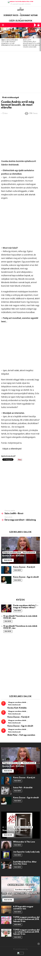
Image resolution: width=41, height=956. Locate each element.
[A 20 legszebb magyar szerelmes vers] (6, 909)
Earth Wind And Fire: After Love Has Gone (24, 863)
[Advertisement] (20, 72)
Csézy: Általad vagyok (20, 21)
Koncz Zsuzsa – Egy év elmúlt (26, 577)
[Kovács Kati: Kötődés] (20, 550)
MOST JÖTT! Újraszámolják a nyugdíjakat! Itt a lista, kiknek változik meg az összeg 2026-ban (31, 43)
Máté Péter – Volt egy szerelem (21, 735)
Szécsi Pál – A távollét (22, 788)
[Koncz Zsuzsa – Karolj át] (6, 570)
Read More (17, 570)
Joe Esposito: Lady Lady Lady (26, 852)
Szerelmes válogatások (23, 889)
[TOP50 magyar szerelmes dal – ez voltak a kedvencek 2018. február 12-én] (6, 933)
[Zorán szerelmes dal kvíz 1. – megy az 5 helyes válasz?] (6, 608)
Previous (1, 39)
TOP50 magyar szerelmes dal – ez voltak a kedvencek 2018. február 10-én (26, 919)
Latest (20, 10)
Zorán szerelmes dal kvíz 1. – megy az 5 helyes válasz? (25, 607)
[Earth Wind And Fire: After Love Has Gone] (6, 865)
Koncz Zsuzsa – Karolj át (24, 567)
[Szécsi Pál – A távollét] (6, 790)
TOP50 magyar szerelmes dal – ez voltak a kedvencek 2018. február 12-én (26, 932)
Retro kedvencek (29, 552)
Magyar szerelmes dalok (12, 552)
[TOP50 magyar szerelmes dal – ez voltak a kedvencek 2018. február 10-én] (6, 920)
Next (40, 39)
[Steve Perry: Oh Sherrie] (20, 825)
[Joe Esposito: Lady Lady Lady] (6, 855)
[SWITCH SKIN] (34, 25)
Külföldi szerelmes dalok (23, 827)
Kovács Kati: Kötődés (17, 708)
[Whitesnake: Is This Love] (6, 845)
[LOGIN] (38, 25)
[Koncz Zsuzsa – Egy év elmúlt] (6, 580)
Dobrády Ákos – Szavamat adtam (21, 15)
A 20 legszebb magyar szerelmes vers (23, 908)
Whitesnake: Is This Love (24, 842)
